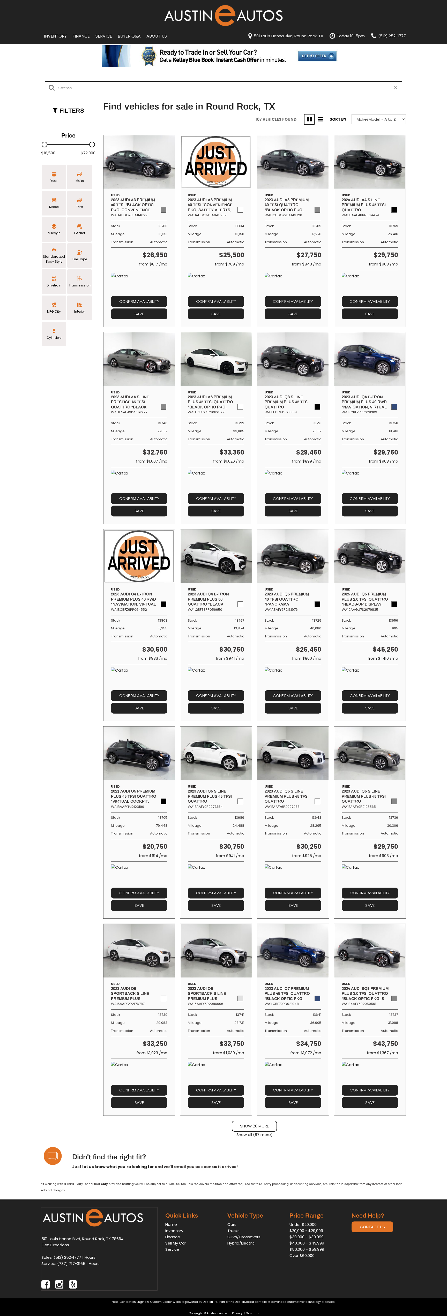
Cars (231, 1224)
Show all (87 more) (254, 1134)
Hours (90, 1257)
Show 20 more (254, 1126)
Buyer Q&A (129, 36)
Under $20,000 (303, 1224)
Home (171, 1224)
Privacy (237, 1313)
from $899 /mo (306, 461)
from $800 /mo (306, 658)
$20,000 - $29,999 (306, 1230)
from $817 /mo (153, 264)
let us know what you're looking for (117, 1166)
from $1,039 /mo (228, 1052)
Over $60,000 (302, 1255)
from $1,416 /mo (383, 658)
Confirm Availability (139, 301)
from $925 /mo (306, 855)
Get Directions (55, 1245)
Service (103, 36)
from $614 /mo (153, 855)
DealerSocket (244, 1302)
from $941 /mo (230, 658)
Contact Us (372, 1226)
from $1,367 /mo (382, 1052)
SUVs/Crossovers (243, 1237)
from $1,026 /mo (228, 461)
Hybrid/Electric (241, 1243)
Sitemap (252, 1313)
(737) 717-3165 (71, 1263)
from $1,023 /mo (151, 1052)
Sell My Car (175, 1243)
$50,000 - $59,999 (306, 1249)
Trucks (233, 1230)
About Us (156, 36)
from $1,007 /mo (151, 461)
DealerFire (210, 1302)
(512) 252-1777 (67, 1257)
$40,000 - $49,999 (306, 1243)
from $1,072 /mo (305, 1052)
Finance (81, 36)
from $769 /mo (229, 264)
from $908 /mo (383, 264)
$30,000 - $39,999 (306, 1237)
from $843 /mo (306, 264)
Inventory (55, 36)
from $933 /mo (152, 658)
